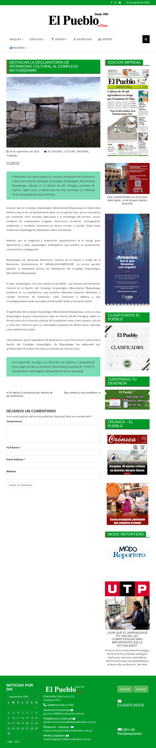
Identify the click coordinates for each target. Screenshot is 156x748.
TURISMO (11, 155)
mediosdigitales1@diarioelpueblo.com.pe (67, 739)
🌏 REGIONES (17, 47)
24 (13, 728)
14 (31, 718)
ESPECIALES (36, 39)
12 (22, 718)
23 (8, 728)
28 (31, 728)
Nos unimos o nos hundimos (81, 392)
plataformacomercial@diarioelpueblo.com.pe (69, 722)
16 (8, 723)
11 (18, 718)
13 (27, 718)
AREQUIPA (15, 39)
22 (36, 723)
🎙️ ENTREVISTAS (82, 39)
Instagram (115, 2)
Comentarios (14, 421)
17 (13, 723)
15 (36, 718)
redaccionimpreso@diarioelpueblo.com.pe (67, 730)
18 (18, 723)
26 (22, 728)
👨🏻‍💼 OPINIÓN (58, 39)
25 (18, 728)
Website (11, 471)
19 (22, 723)
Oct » (17, 741)
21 (31, 723)
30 (8, 733)
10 (13, 718)
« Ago (9, 741)
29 (36, 728)
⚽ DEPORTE (105, 39)
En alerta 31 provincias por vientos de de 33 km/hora (29, 394)
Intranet (125, 689)
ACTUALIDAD (55, 151)
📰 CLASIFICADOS (130, 703)
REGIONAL (83, 151)
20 (27, 723)
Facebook (111, 2)
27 (27, 728)
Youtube (120, 2)
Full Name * (13, 447)
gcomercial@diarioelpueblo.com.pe (63, 713)
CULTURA (69, 151)
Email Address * (15, 459)
